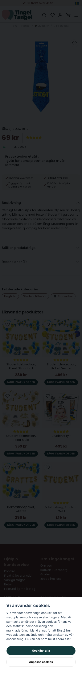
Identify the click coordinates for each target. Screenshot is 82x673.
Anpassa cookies (41, 662)
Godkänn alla (41, 650)
